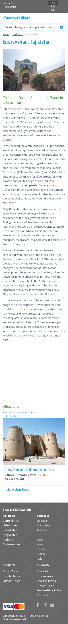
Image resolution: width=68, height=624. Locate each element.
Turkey (41, 553)
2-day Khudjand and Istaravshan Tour (29, 470)
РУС (53, 6)
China (40, 539)
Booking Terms (46, 581)
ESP (53, 10)
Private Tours (11, 576)
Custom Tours (11, 581)
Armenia (42, 530)
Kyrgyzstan (10, 535)
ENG (53, 2)
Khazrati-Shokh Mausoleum (19, 412)
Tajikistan (9, 539)
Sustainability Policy (49, 590)
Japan (40, 544)
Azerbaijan (43, 525)
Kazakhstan (10, 530)
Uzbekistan (10, 525)
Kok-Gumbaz (11, 416)
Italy (39, 558)
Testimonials (45, 576)
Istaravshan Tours (17, 489)
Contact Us (10, 6)
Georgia (42, 520)
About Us (9, 3)
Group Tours (11, 571)
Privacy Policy (45, 585)
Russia (41, 549)
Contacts (42, 595)
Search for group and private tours (29, 27)
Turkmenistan (11, 544)
